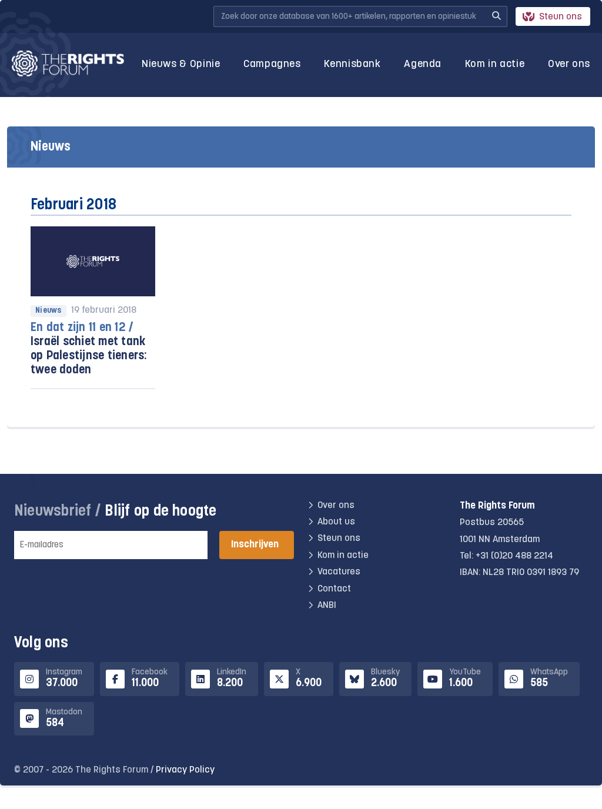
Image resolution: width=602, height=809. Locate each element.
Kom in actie (495, 64)
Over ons (569, 64)
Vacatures (338, 572)
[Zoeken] (496, 16)
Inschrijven (255, 545)
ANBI (326, 605)
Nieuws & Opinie (181, 64)
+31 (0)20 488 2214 (514, 556)
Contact (334, 589)
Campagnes (272, 64)
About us (336, 522)
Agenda (423, 64)
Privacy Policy (185, 770)
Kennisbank (352, 64)
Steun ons (560, 17)
